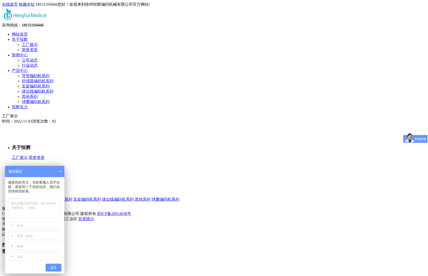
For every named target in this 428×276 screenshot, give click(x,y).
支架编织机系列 (36, 86)
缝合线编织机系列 (38, 91)
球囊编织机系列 (36, 102)
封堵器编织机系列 (38, 81)
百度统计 (86, 219)
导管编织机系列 (36, 76)
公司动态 (30, 60)
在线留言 (10, 4)
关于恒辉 (20, 39)
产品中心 (20, 70)
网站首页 (20, 34)
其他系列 (30, 96)
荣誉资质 (30, 50)
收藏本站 (27, 4)
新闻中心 (20, 55)
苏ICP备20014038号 (114, 214)
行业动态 (30, 65)
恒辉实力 (20, 107)
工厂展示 (30, 44)
